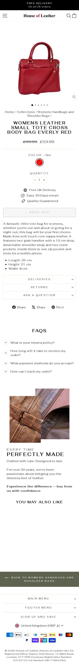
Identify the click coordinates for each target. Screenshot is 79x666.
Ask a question (39, 295)
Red (39, 162)
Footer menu (38, 607)
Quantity (39, 173)
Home (9, 112)
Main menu (38, 598)
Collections (26, 112)
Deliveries (39, 279)
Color (39, 155)
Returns (39, 287)
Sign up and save (38, 616)
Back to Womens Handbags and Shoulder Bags (42, 579)
